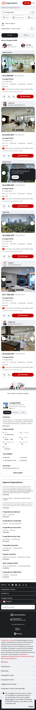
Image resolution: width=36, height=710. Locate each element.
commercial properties (10, 658)
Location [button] (15, 412)
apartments (4, 656)
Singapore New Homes (8, 684)
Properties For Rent (7, 680)
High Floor (5, 530)
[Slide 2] (15, 289)
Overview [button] (7, 412)
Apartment (28, 489)
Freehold (5, 523)
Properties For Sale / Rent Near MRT (13, 689)
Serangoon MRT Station (10, 566)
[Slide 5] (19, 70)
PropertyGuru (5, 666)
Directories (4, 671)
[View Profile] (18, 52)
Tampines (6, 575)
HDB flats (11, 656)
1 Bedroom (11, 514)
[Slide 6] (20, 70)
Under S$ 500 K (17, 548)
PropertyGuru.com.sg (7, 640)
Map (27, 35)
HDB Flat (13, 489)
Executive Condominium (10, 491)
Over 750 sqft (6, 539)
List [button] (11, 35)
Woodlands (13, 575)
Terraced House (22, 491)
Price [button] (22, 412)
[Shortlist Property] (31, 57)
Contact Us (5, 593)
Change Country (6, 598)
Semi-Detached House (13, 492)
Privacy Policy (9, 699)
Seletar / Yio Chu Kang (9, 557)
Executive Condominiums (21, 656)
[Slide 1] (13, 70)
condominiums (23, 654)
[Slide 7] (22, 230)
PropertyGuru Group (8, 589)
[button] (2, 23)
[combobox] (17, 12)
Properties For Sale (7, 675)
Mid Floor (12, 530)
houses (32, 656)
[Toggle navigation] (33, 3)
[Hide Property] (27, 57)
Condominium (20, 489)
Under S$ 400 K (7, 548)
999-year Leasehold (15, 523)
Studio (5, 514)
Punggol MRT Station (24, 566)
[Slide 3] (16, 70)
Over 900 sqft (16, 539)
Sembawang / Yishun (24, 557)
